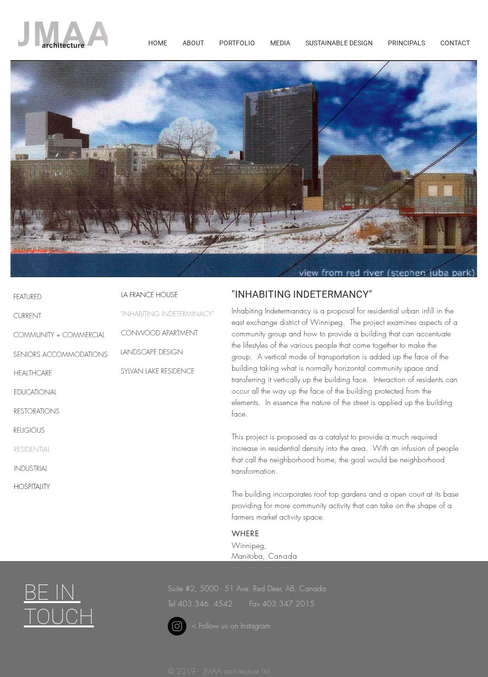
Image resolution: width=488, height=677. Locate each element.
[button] (243, 168)
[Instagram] (177, 626)
